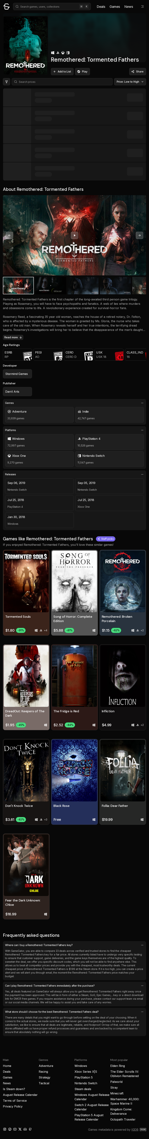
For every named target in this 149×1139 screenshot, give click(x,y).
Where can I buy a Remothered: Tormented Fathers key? (39, 945)
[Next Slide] (139, 235)
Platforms (10, 430)
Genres (9, 402)
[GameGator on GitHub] (30, 1129)
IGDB (134, 1129)
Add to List (64, 71)
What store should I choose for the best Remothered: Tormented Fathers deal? (52, 1011)
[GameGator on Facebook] (10, 1129)
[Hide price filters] (6, 81)
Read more (11, 337)
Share (140, 71)
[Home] (6, 6)
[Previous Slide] (9, 235)
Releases (10, 474)
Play (84, 71)
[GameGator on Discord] (25, 1129)
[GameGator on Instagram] (5, 1129)
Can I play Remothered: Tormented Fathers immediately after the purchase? (50, 985)
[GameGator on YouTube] (15, 1129)
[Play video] (74, 235)
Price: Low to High (128, 81)
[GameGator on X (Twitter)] (20, 1129)
